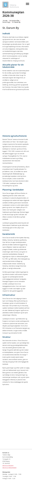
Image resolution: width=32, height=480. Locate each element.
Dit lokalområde (14, 21)
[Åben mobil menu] (27, 4)
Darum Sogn (6, 22)
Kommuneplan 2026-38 (13, 14)
